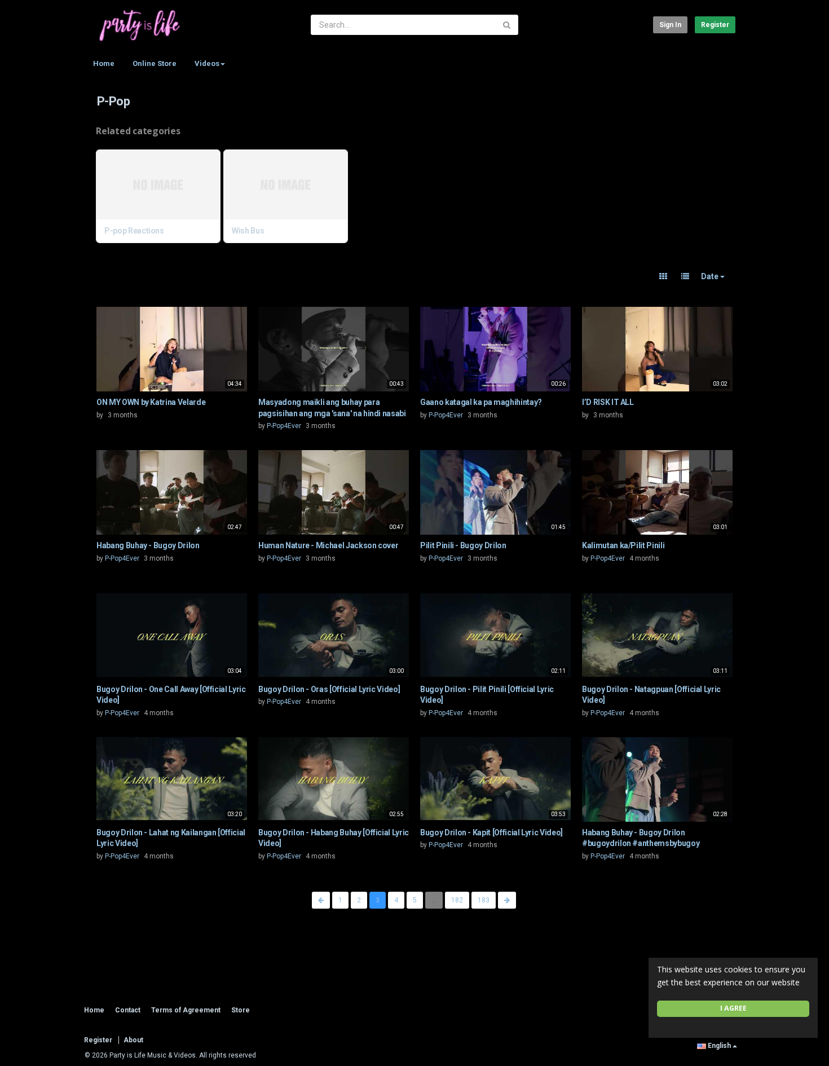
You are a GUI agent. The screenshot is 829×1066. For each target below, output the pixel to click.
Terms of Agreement (186, 1010)
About (133, 1040)
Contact (127, 1010)
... (433, 900)
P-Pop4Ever (284, 426)
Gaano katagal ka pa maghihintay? (481, 402)
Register (715, 25)
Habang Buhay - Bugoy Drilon (148, 545)
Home (103, 63)
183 (484, 900)
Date (710, 276)
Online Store (155, 63)
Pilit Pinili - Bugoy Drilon (463, 545)
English (719, 1046)
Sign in (670, 25)
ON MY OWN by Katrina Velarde (150, 402)
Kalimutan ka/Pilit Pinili (623, 545)
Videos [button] (207, 63)
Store (240, 1010)
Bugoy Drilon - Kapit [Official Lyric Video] (491, 832)
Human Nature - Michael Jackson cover (328, 545)
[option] (159, 197)
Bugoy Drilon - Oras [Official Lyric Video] (329, 689)
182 (457, 900)
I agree (733, 1008)
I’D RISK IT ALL (608, 402)
